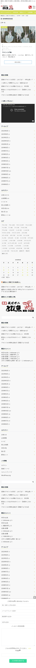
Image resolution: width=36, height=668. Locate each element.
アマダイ (20, 46)
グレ (4, 238)
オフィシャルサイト (6, 12)
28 (22, 275)
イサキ (11, 230)
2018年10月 (6, 171)
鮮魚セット (23, 12)
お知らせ (5, 195)
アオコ (4, 225)
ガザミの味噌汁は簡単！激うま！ (11, 360)
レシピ (4, 201)
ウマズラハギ (6, 232)
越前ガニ (4, 253)
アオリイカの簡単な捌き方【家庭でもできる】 (15, 95)
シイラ (4, 240)
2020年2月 (5, 144)
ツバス (10, 245)
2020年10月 (5, 141)
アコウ (4, 227)
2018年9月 (5, 174)
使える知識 (5, 205)
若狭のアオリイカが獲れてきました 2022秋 (15, 86)
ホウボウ (19, 248)
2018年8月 (5, 177)
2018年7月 (5, 181)
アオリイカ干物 (6, 52)
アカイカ (15, 46)
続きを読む (18, 62)
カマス (24, 232)
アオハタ (5, 46)
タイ (4, 243)
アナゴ (16, 227)
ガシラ (30, 46)
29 (27, 275)
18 (8, 272)
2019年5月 (5, 154)
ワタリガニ (14, 251)
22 (27, 272)
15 (27, 270)
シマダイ (12, 240)
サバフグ (23, 238)
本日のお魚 (4, 352)
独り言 (4, 211)
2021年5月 (5, 137)
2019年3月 (5, 161)
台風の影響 (4, 356)
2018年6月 (5, 184)
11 (8, 270)
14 (22, 270)
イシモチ (26, 230)
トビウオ (18, 245)
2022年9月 (5, 131)
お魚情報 (30, 12)
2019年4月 (5, 157)
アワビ (4, 230)
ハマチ (4, 248)
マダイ (7, 48)
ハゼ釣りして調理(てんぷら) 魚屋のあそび (14, 83)
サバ (16, 238)
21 (22, 272)
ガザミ (12, 235)
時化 (27, 251)
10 (3, 270)
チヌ (4, 245)
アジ (10, 227)
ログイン (4, 465)
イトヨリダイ (25, 46)
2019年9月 (5, 147)
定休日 (21, 251)
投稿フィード (5, 468)
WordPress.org (6, 475)
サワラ (30, 238)
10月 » (8, 277)
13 (17, 270)
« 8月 (3, 277)
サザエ (10, 238)
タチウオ (26, 243)
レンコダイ (5, 251)
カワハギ (5, 235)
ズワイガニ (27, 240)
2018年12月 (5, 164)
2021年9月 (5, 134)
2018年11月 (5, 167)
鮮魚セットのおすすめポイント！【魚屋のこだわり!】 (16, 90)
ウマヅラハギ (16, 232)
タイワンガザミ (12, 243)
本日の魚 (15, 12)
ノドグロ (25, 245)
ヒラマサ (11, 248)
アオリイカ (10, 46)
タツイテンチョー (7, 49)
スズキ (19, 240)
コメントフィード (6, 472)
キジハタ (26, 235)
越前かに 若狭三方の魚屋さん (12, 282)
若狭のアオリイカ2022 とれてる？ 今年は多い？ (17, 79)
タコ (20, 243)
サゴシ (3, 48)
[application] (18, 113)
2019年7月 (5, 151)
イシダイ (18, 230)
